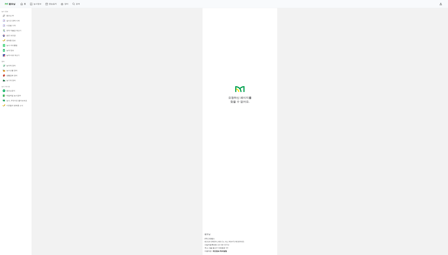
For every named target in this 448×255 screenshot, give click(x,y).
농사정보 (37, 4)
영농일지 (53, 4)
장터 (66, 4)
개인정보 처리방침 (220, 251)
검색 (78, 4)
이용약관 (208, 251)
